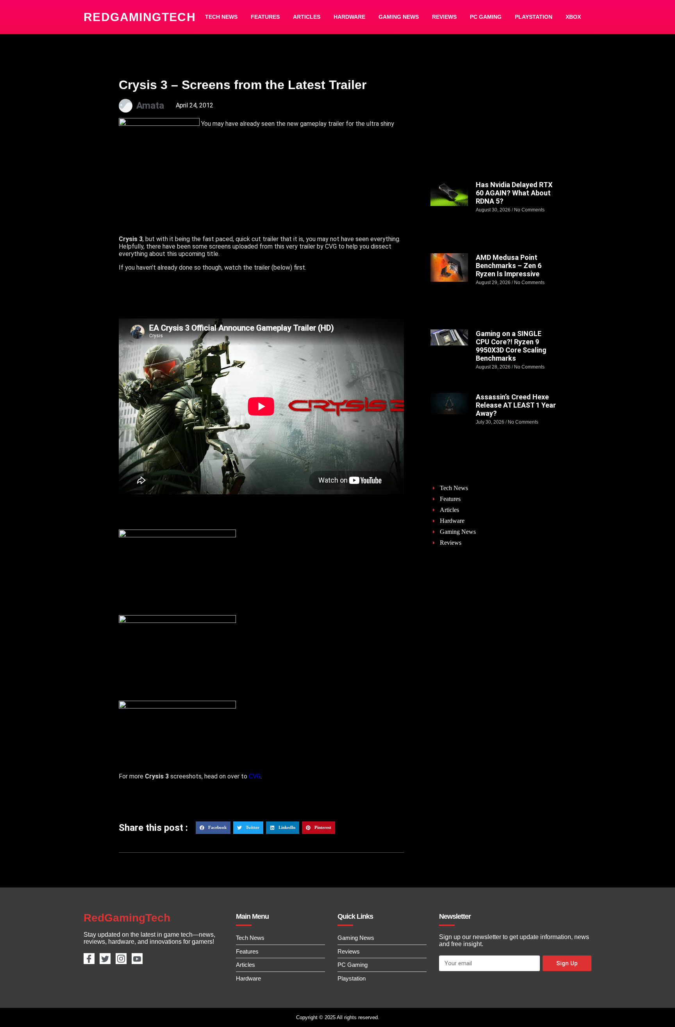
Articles (306, 17)
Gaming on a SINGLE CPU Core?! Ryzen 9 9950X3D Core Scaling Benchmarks (511, 345)
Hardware (349, 17)
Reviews (444, 17)
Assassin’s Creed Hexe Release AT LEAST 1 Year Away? (516, 405)
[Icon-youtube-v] (137, 958)
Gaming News (399, 17)
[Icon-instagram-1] (121, 958)
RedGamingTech (140, 17)
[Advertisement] (493, 124)
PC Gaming (486, 17)
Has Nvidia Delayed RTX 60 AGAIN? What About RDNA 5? (514, 193)
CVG (255, 776)
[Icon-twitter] (105, 958)
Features (265, 17)
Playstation (533, 17)
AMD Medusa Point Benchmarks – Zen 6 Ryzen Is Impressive (508, 265)
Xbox (573, 17)
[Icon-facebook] (89, 958)
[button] (213, 827)
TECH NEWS (221, 17)
